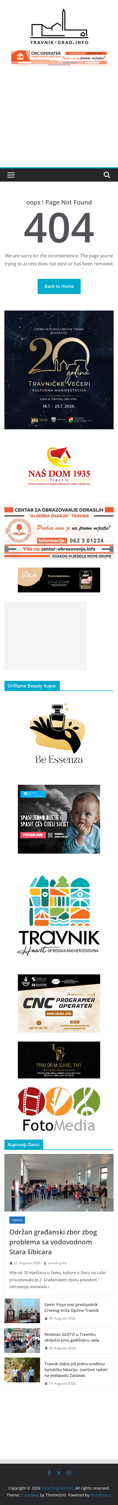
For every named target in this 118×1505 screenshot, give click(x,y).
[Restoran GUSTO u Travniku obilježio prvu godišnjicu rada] (22, 1341)
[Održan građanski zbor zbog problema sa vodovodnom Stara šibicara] (59, 1183)
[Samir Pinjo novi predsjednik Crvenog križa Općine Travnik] (22, 1311)
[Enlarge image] (106, 317)
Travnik (17, 1220)
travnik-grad (57, 1263)
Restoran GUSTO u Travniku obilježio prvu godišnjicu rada (71, 1337)
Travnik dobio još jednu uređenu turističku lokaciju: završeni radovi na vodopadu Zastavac (76, 1369)
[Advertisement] (59, 119)
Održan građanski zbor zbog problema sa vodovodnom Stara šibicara (53, 1241)
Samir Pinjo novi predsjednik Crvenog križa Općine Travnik (71, 1307)
